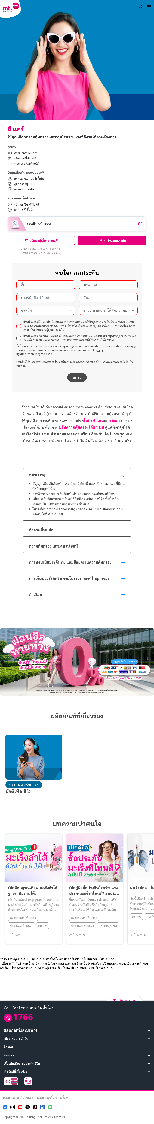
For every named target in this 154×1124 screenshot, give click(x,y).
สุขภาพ (42, 925)
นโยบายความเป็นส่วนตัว (18, 1097)
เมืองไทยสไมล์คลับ (16, 1038)
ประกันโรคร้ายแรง (21, 925)
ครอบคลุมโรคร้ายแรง (23, 917)
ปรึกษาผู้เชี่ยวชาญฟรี (43, 240)
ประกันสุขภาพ (108, 925)
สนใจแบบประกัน (114, 240)
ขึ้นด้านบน (128, 1000)
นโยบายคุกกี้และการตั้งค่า (53, 1097)
